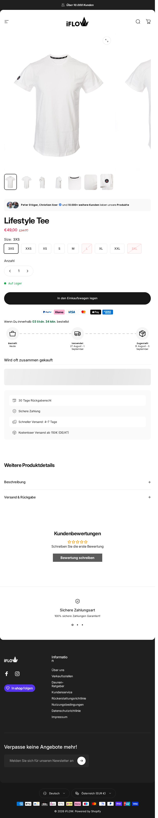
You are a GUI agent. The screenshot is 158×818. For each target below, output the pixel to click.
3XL (134, 248)
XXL (117, 248)
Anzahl (9, 261)
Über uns (58, 670)
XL (101, 248)
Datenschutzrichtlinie (66, 710)
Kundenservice (62, 692)
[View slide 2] (77, 625)
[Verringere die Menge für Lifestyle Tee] (9, 271)
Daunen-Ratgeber (58, 684)
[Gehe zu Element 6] (90, 182)
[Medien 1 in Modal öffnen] (107, 40)
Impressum (59, 717)
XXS (28, 248)
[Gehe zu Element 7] (106, 182)
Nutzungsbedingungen (68, 704)
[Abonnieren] (81, 761)
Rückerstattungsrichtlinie (69, 698)
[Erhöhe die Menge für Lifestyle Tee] (28, 271)
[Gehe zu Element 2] (26, 182)
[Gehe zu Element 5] (74, 182)
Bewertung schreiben (77, 558)
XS (45, 248)
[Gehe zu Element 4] (58, 182)
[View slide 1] (72, 625)
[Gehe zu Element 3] (42, 182)
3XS (11, 248)
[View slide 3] (82, 625)
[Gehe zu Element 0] (10, 182)
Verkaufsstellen (62, 676)
